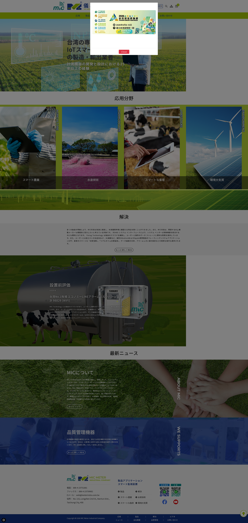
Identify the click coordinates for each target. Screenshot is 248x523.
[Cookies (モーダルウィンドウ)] (4, 520)
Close (124, 51)
